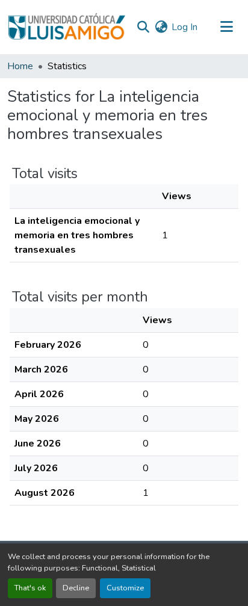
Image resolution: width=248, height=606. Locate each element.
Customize (125, 588)
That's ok (30, 588)
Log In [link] (184, 27)
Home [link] (20, 66)
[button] (66, 27)
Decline (76, 588)
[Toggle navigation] (226, 27)
